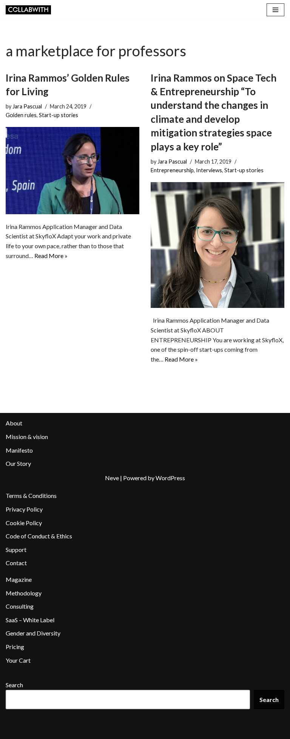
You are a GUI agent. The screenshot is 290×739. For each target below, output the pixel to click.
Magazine (19, 579)
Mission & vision (27, 436)
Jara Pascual (27, 106)
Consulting (20, 606)
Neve (112, 477)
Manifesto (19, 450)
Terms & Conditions (31, 495)
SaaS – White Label (30, 619)
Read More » (51, 255)
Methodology (24, 593)
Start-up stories (58, 115)
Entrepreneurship (172, 170)
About (14, 423)
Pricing (15, 646)
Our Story (18, 463)
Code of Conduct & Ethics (39, 536)
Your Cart (18, 660)
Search (14, 684)
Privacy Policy (24, 509)
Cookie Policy (24, 522)
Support (16, 549)
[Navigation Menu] (275, 9)
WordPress (170, 477)
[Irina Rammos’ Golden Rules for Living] (72, 170)
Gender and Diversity (33, 633)
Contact (16, 562)
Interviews (209, 170)
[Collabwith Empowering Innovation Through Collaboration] (28, 9)
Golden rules (21, 115)
